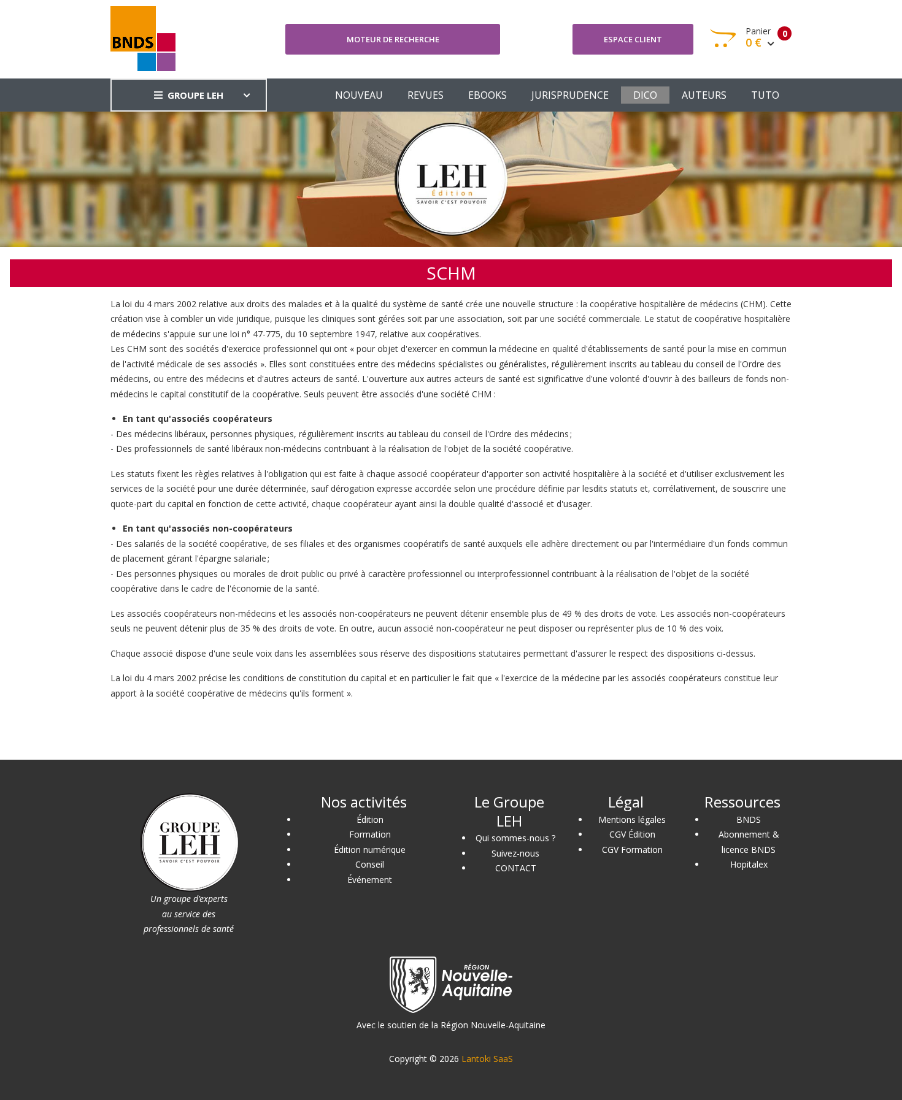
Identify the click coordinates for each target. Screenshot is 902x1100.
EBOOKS (487, 95)
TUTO (765, 95)
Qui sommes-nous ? (515, 838)
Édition (370, 819)
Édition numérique (370, 849)
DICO (645, 95)
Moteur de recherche (393, 39)
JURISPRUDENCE (570, 95)
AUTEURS (704, 95)
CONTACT (515, 868)
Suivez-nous (515, 853)
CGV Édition (632, 834)
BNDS (748, 819)
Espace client (633, 39)
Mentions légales (632, 819)
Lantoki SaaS (487, 1058)
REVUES (425, 95)
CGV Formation (632, 849)
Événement (369, 879)
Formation (370, 834)
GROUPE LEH (195, 95)
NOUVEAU (359, 95)
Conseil (369, 864)
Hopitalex (749, 864)
